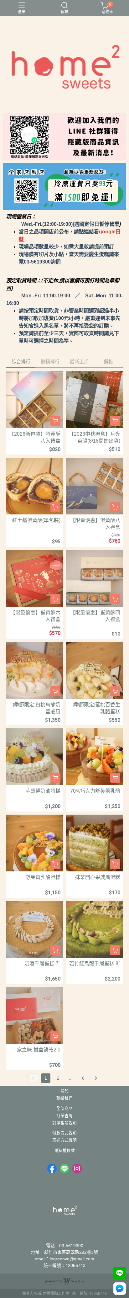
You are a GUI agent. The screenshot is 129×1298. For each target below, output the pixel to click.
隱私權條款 (64, 1151)
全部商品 (64, 1109)
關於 (64, 1091)
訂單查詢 (64, 1116)
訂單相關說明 (64, 1123)
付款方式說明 (64, 1133)
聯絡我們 (64, 1098)
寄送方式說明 (64, 1140)
